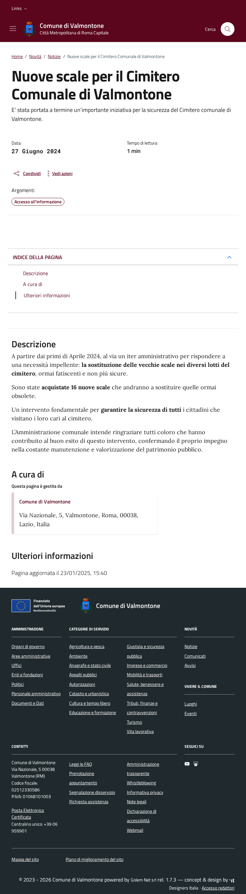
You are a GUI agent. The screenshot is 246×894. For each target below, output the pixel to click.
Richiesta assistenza (88, 801)
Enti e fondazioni (27, 674)
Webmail (135, 830)
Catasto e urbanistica (89, 693)
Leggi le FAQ (80, 764)
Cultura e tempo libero (89, 703)
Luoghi (190, 703)
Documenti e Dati (28, 703)
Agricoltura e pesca (86, 646)
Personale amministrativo (36, 693)
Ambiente (78, 656)
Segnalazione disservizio (92, 792)
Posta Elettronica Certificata (28, 814)
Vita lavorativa (140, 731)
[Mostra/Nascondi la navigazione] (13, 28)
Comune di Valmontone (44, 501)
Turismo (134, 722)
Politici (18, 684)
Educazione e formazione (92, 712)
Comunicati (195, 656)
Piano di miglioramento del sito (94, 859)
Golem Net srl (143, 879)
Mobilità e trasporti (144, 674)
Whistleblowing (141, 782)
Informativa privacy (145, 792)
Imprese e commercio (147, 665)
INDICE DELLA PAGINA (37, 257)
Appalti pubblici (83, 674)
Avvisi (190, 665)
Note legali (136, 801)
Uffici (16, 665)
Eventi (190, 713)
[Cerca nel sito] (227, 29)
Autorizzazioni (82, 684)
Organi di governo (28, 646)
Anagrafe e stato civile (90, 665)
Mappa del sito (25, 859)
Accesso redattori (218, 887)
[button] (20, 8)
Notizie (190, 646)
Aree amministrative (31, 656)
